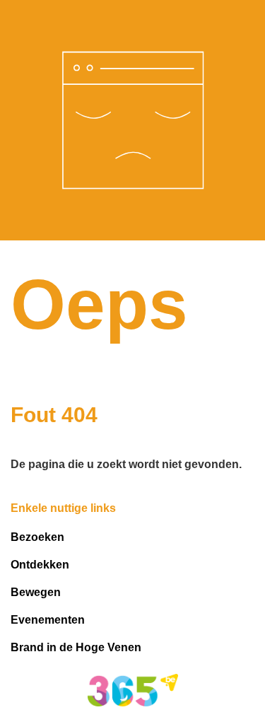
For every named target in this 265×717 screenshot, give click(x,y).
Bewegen (36, 592)
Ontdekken (40, 565)
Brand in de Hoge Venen (76, 647)
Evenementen (48, 620)
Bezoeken (37, 537)
